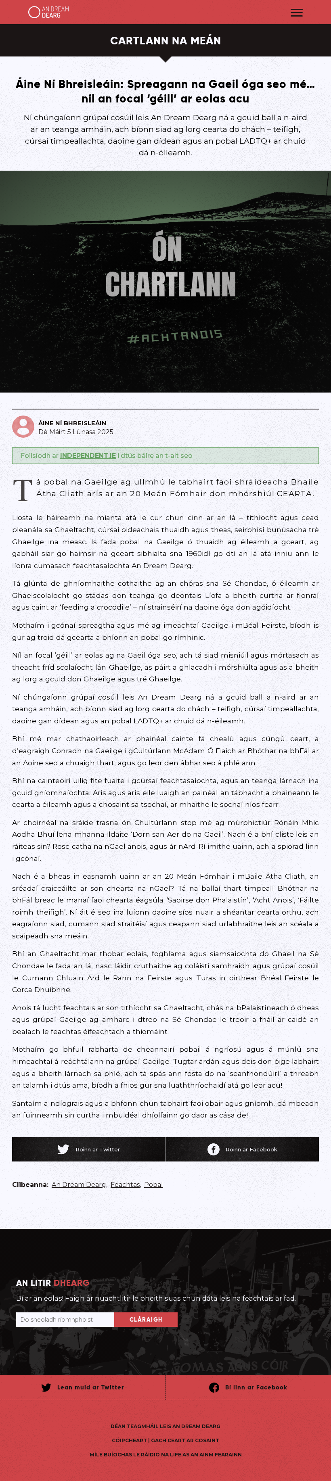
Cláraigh (146, 1319)
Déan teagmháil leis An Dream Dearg (165, 1426)
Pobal (153, 1185)
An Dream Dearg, (79, 1185)
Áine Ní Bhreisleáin (72, 423)
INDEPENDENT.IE (88, 456)
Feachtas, (126, 1185)
